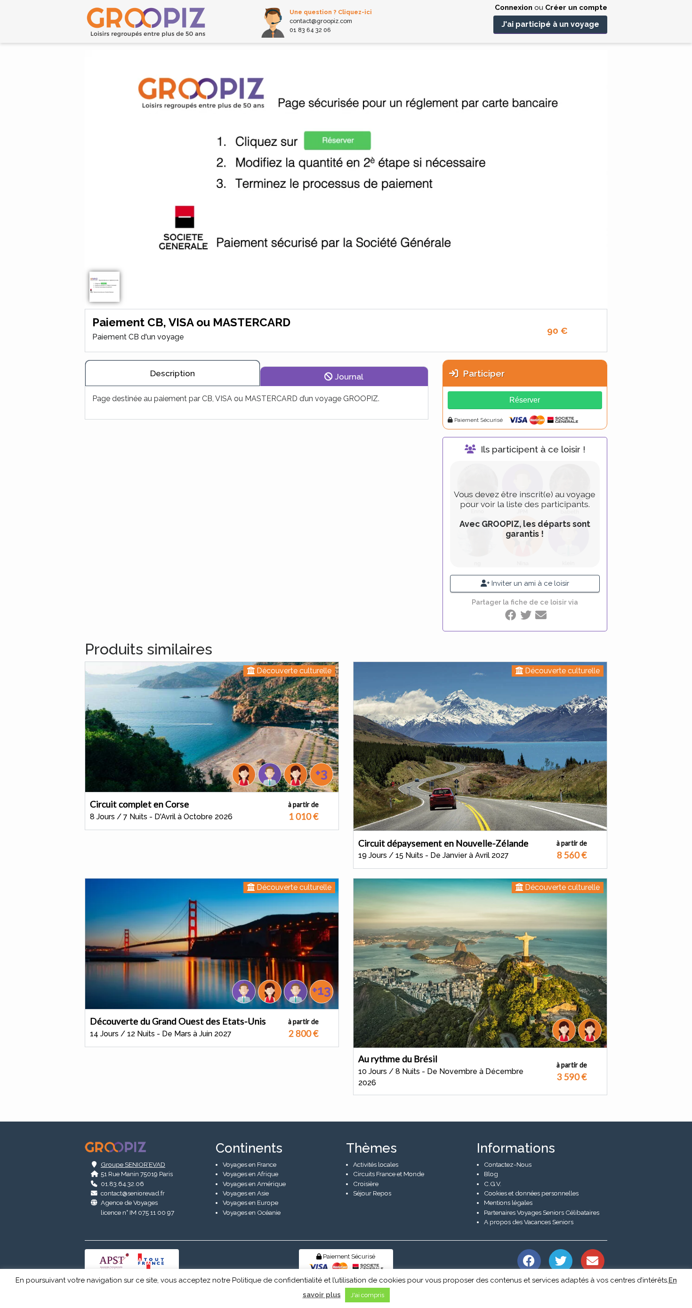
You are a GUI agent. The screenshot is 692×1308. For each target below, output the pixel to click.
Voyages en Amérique (254, 1183)
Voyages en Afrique (250, 1174)
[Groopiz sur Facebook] (529, 1260)
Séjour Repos (372, 1193)
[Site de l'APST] (115, 1260)
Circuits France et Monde (388, 1174)
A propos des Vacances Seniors (528, 1222)
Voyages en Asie (246, 1193)
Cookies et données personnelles (531, 1193)
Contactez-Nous (507, 1164)
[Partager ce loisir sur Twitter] (525, 615)
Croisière (365, 1183)
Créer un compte (576, 7)
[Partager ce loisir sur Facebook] (510, 615)
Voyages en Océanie (252, 1212)
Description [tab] (172, 373)
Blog (491, 1174)
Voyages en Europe (250, 1202)
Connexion (513, 7)
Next (614, 191)
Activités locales (375, 1164)
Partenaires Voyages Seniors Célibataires (541, 1212)
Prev (77, 191)
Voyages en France (249, 1164)
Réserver (524, 400)
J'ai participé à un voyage (550, 24)
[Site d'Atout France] (151, 1260)
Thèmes (371, 1148)
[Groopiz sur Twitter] (561, 1260)
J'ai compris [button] (367, 1295)
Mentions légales (508, 1202)
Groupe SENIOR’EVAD (133, 1164)
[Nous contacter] (592, 1260)
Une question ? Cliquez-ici (331, 12)
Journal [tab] (348, 376)
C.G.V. (492, 1183)
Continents (249, 1148)
